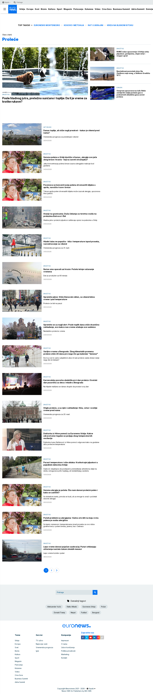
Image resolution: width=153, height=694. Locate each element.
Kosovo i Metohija (74, 25)
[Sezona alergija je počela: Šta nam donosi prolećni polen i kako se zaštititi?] (22, 495)
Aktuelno (47, 127)
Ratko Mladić (72, 607)
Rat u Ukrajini (95, 25)
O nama (64, 644)
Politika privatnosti (68, 651)
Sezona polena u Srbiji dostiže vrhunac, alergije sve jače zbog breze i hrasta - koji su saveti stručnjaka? (70, 158)
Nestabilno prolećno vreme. (54, 331)
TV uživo (39, 640)
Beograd (95, 613)
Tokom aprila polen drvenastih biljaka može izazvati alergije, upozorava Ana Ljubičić (71, 192)
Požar (103, 607)
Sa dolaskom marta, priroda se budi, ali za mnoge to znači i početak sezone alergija (70, 498)
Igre (37, 651)
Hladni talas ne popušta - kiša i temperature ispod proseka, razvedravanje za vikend (71, 242)
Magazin (68, 9)
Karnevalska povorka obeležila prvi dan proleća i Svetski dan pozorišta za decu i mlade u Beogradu (70, 381)
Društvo (6, 94)
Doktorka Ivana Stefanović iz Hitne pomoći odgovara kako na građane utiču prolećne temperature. (71, 443)
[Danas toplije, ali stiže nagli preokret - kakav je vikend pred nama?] (22, 134)
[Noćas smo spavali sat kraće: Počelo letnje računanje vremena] (22, 273)
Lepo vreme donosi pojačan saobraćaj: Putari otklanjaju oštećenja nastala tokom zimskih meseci (69, 548)
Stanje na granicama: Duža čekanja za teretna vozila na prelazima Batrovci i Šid (69, 215)
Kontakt (64, 658)
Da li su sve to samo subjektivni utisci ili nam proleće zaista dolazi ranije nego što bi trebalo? (71, 359)
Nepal (73, 613)
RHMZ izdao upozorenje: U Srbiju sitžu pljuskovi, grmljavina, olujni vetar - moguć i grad (133, 54)
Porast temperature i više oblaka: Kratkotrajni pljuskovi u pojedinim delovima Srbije (70, 463)
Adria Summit (138, 9)
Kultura (51, 9)
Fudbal (84, 613)
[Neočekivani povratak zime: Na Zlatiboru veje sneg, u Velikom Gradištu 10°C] (102, 73)
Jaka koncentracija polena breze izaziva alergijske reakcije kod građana (68, 165)
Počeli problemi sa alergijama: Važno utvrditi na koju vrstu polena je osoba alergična (70, 519)
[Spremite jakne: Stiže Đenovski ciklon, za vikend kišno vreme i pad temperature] (22, 301)
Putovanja (78, 9)
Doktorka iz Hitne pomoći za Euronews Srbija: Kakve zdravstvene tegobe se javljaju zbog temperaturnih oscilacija (68, 435)
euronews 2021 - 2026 (76, 689)
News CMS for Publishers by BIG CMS (76, 691)
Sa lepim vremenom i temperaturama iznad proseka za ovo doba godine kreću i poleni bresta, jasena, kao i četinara (69, 525)
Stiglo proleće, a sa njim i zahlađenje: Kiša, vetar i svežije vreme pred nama (70, 409)
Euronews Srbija (89, 607)
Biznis (44, 9)
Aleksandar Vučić (54, 607)
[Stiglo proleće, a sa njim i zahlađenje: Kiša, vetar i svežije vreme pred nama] (22, 412)
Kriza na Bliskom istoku (120, 25)
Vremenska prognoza (44, 647)
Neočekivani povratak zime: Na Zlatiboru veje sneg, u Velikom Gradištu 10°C (133, 73)
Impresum (65, 640)
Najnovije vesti (41, 644)
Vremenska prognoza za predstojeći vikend (60, 137)
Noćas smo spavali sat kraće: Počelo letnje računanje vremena (68, 270)
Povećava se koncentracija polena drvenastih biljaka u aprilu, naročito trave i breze (69, 186)
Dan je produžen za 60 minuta (55, 276)
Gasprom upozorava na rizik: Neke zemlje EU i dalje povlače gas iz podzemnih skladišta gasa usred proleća (131, 94)
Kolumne (89, 9)
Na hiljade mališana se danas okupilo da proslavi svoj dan (66, 387)
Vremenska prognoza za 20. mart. (56, 414)
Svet (37, 9)
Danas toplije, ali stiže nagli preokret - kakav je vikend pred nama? (71, 131)
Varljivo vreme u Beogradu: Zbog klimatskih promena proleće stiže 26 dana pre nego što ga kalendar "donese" (70, 352)
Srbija (22, 9)
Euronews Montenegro (47, 25)
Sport (59, 9)
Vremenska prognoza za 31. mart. (56, 248)
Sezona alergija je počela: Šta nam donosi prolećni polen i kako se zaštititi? (70, 491)
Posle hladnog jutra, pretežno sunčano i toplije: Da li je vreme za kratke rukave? (44, 100)
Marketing (65, 654)
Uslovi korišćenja (68, 647)
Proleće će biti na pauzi (52, 303)
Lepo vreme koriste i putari (54, 553)
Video (97, 9)
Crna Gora (107, 9)
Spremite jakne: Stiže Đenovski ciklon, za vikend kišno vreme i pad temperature (69, 298)
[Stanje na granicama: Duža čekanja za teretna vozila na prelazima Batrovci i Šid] (22, 217)
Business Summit (121, 9)
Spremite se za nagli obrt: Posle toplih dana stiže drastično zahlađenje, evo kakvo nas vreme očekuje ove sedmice (71, 326)
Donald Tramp (59, 613)
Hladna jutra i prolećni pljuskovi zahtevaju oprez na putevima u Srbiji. (70, 220)
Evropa (30, 9)
